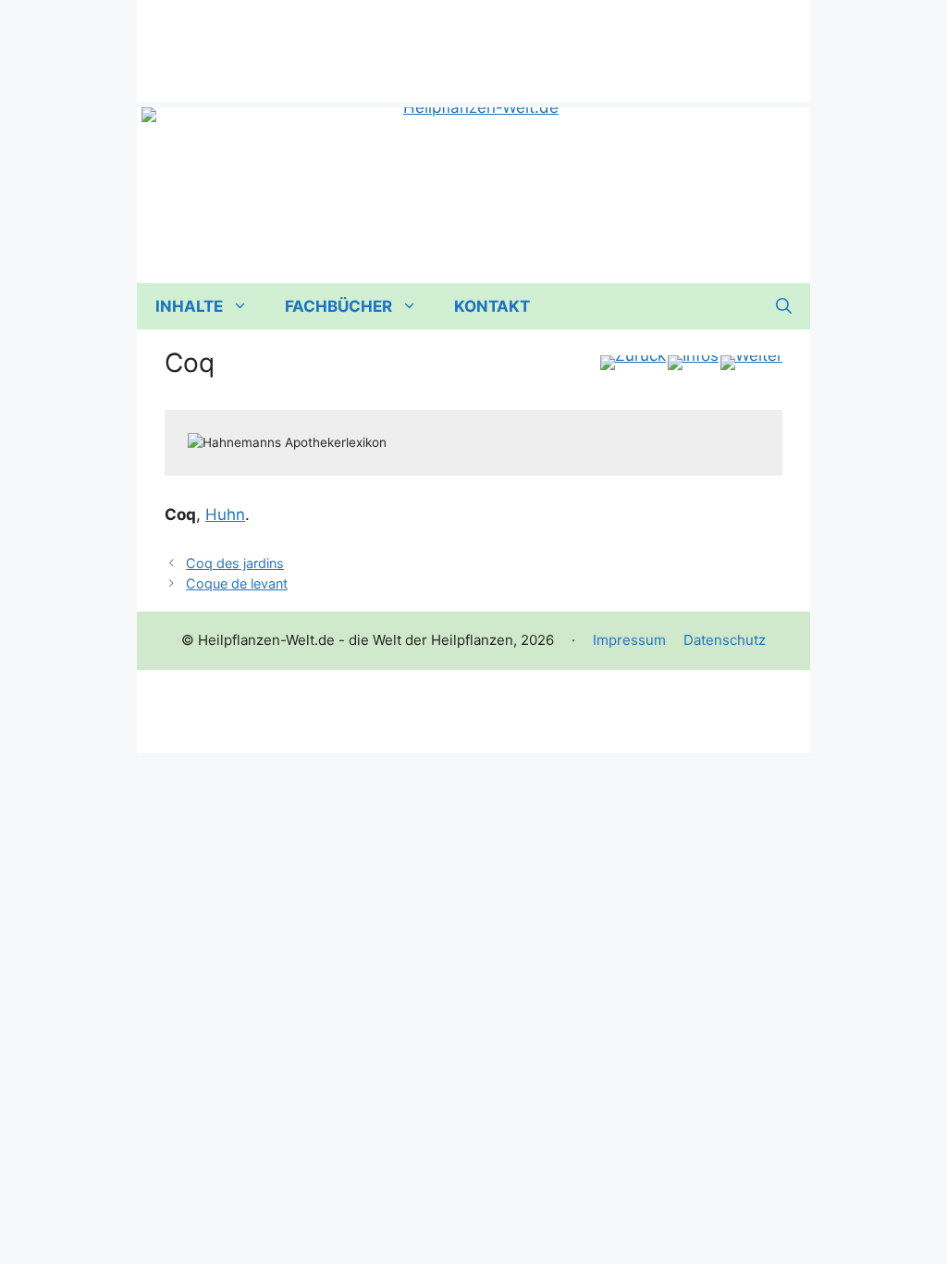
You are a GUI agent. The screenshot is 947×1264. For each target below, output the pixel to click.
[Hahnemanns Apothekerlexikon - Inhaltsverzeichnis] (693, 362)
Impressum (629, 640)
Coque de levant (237, 583)
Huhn (225, 514)
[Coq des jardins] (633, 362)
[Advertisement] (473, 41)
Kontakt (492, 306)
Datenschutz (724, 640)
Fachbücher (338, 306)
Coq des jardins (235, 563)
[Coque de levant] (751, 362)
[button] (783, 306)
